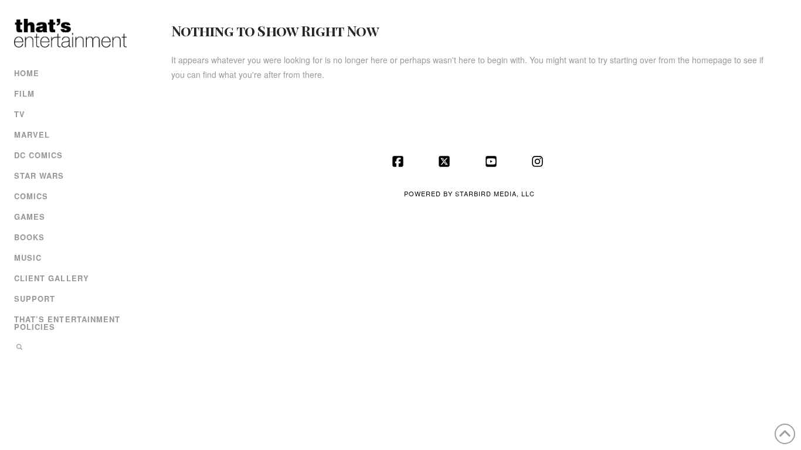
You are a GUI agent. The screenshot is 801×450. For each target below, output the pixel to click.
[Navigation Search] (69, 348)
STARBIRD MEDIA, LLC (495, 193)
